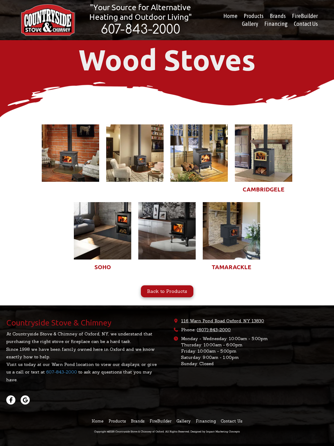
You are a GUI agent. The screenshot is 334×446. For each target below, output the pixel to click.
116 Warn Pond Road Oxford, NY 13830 (222, 320)
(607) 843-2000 (214, 329)
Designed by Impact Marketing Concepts (215, 431)
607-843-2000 (61, 372)
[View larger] (70, 153)
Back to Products (167, 291)
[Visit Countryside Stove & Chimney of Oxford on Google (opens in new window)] (25, 400)
